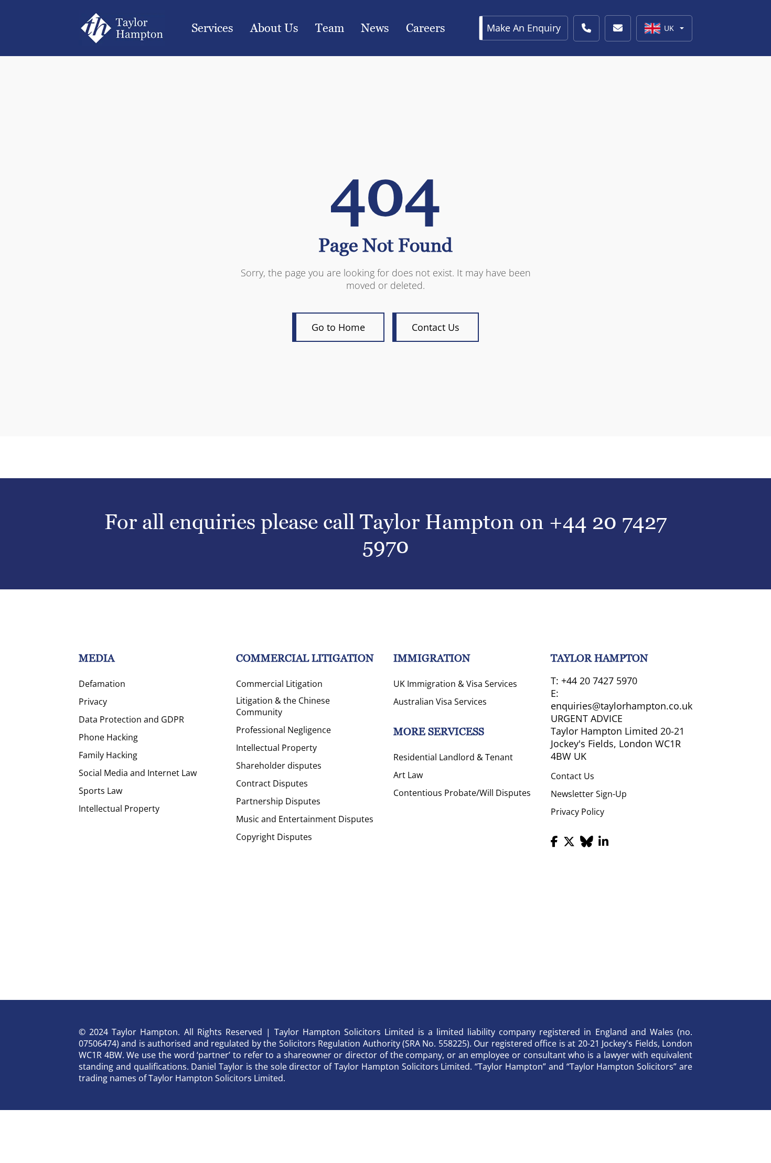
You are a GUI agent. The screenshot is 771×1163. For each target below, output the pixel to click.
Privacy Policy (577, 811)
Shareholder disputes (279, 765)
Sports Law (100, 790)
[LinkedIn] (603, 841)
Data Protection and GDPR (131, 719)
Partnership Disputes (278, 801)
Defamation (102, 684)
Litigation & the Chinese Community (283, 706)
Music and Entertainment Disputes (304, 819)
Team (329, 28)
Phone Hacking (108, 737)
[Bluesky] (586, 841)
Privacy (93, 701)
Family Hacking (108, 755)
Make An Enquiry (524, 27)
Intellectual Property (119, 808)
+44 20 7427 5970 (599, 680)
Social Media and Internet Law (138, 773)
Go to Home (338, 327)
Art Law (408, 775)
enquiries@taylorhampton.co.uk (621, 705)
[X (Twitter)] (569, 841)
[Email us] (618, 28)
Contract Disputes (272, 783)
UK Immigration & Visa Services (455, 684)
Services (212, 28)
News (375, 28)
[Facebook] (554, 841)
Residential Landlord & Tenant (453, 757)
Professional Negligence (283, 730)
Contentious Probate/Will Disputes (462, 793)
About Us (274, 28)
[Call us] (586, 28)
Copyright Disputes (274, 837)
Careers (425, 28)
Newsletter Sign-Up (589, 794)
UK (669, 28)
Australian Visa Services (440, 701)
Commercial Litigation (279, 684)
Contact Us (435, 327)
